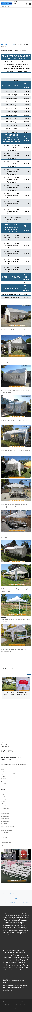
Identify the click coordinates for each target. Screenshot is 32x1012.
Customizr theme (24, 1004)
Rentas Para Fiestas (13, 1002)
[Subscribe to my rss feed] (16, 1009)
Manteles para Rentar (6, 830)
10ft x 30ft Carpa (5, 818)
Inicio (2, 794)
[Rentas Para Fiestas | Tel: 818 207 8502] (6, 3)
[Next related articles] (29, 672)
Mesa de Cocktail (5, 828)
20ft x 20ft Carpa (5, 811)
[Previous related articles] (25, 672)
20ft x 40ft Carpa (5, 806)
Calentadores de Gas (6, 837)
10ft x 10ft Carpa (5, 823)
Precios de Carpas (5, 803)
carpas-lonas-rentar (10, 44)
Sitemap (3, 796)
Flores (2, 845)
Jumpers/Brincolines (6, 842)
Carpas (3, 801)
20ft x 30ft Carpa (5, 808)
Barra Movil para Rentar (7, 835)
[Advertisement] (16, 24)
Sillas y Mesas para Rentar (7, 826)
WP (10, 1004)
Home (2, 44)
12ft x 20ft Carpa (5, 816)
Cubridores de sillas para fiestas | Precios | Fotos (22, 694)
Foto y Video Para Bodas (7, 840)
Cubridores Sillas (5, 832)
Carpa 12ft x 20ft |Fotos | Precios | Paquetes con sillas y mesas (8, 694)
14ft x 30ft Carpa (5, 813)
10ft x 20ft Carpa (5, 821)
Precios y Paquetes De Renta (8, 799)
